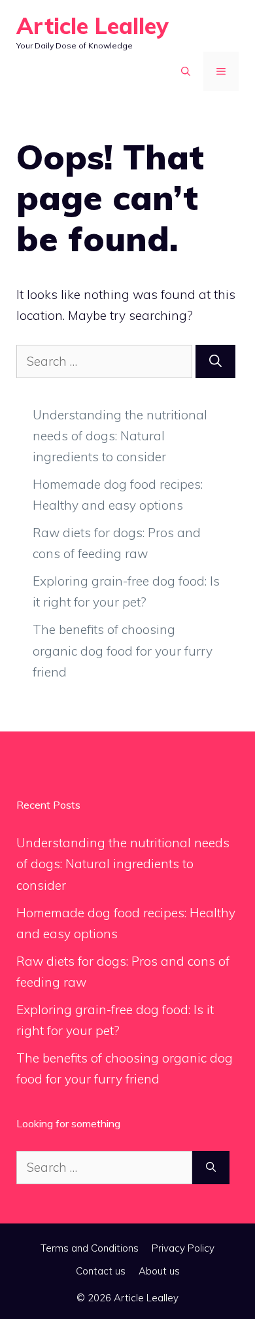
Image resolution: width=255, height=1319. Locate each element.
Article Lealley (92, 26)
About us (159, 1271)
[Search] (215, 361)
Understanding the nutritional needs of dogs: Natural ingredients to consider (120, 436)
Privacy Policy (183, 1248)
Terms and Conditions (90, 1248)
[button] (185, 71)
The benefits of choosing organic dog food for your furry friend (122, 651)
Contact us (101, 1271)
